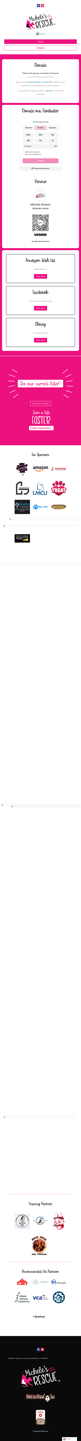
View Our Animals (40, 403)
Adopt (40, 41)
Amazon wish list (34, 82)
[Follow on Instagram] (42, 5)
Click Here (40, 276)
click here (48, 91)
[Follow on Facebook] (38, 5)
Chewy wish (47, 82)
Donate (40, 48)
